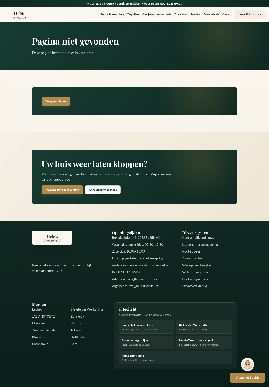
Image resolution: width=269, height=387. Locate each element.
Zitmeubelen (181, 14)
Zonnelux (77, 316)
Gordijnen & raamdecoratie (156, 14)
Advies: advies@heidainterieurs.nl (136, 279)
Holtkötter (78, 337)
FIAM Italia (40, 344)
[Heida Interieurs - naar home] (20, 14)
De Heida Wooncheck (112, 14)
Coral (75, 344)
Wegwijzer (133, 14)
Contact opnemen (195, 279)
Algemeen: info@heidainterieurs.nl (137, 286)
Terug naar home (55, 101)
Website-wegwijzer (196, 272)
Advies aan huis (193, 258)
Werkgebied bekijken (197, 265)
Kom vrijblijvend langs (251, 14)
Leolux (37, 309)
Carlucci (76, 323)
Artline (76, 330)
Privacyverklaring (194, 286)
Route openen (192, 251)
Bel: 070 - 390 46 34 (126, 272)
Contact (226, 14)
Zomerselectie (211, 14)
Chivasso (38, 323)
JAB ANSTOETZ (43, 316)
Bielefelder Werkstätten (88, 309)
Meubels (195, 14)
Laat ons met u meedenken (62, 189)
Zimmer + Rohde (44, 330)
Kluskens (38, 337)
